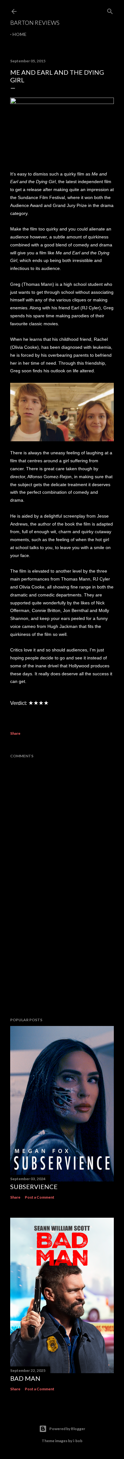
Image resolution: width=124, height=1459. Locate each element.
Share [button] (15, 733)
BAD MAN (25, 1378)
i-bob (77, 1440)
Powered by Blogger (67, 1428)
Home (19, 34)
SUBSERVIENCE (34, 1186)
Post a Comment (39, 1197)
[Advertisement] (62, 961)
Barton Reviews (34, 22)
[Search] (110, 10)
